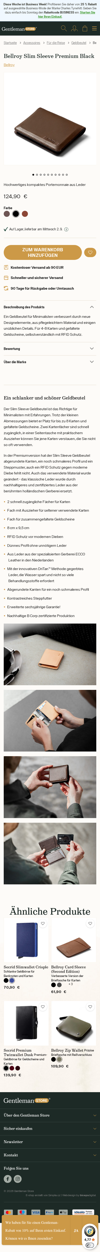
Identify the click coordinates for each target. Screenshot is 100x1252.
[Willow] (59, 1059)
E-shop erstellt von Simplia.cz (43, 1195)
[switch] (90, 1245)
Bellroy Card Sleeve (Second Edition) (68, 969)
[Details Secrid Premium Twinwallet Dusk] (26, 1023)
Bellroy (9, 65)
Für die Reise (56, 43)
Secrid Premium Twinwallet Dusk (18, 1052)
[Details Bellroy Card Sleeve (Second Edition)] (73, 940)
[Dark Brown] (17, 1068)
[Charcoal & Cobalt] (59, 985)
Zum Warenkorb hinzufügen (42, 252)
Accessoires (31, 43)
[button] (33, 175)
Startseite (10, 43)
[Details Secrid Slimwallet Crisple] (26, 940)
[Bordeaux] (12, 1068)
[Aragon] (7, 214)
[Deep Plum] (65, 985)
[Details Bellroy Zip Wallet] (73, 1023)
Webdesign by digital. (79, 1195)
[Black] (16, 214)
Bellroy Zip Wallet (67, 1050)
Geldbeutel (78, 43)
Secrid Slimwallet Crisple (26, 967)
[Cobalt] (12, 980)
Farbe (8, 208)
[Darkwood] (25, 214)
